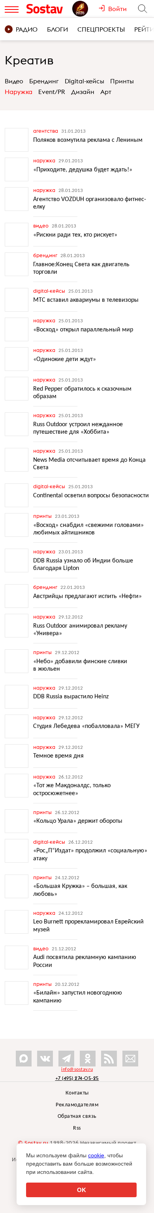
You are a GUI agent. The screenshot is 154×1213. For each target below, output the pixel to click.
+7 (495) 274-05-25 (77, 1078)
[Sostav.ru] (47, 8)
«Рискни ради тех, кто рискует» (75, 235)
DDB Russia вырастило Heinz (71, 697)
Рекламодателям (77, 1105)
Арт (105, 92)
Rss (77, 1128)
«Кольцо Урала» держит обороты (77, 821)
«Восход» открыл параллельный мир (83, 330)
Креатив (29, 60)
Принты (122, 81)
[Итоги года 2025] (85, 9)
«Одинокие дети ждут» (64, 359)
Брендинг (44, 81)
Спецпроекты (101, 29)
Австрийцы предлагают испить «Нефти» (87, 596)
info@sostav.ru (77, 1069)
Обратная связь (77, 1116)
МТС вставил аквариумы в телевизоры (86, 300)
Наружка (18, 92)
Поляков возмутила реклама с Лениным (88, 140)
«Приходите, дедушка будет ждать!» (82, 170)
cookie (96, 1155)
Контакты (77, 1093)
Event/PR (51, 92)
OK (81, 1190)
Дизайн (82, 92)
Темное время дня (58, 756)
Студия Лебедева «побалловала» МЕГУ (86, 726)
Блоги (57, 29)
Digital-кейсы (84, 81)
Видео (14, 81)
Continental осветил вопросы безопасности (91, 496)
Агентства (46, 131)
